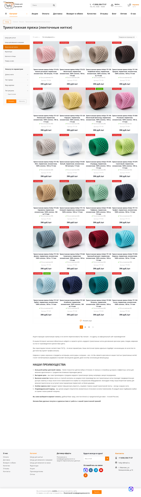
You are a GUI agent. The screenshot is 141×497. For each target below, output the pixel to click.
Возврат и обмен (9, 463)
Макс (86, 470)
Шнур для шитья (36, 457)
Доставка (6, 460)
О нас (5, 453)
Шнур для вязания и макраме (41, 460)
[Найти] (53, 5)
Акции (32, 468)
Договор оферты (64, 453)
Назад (7, 22)
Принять (97, 492)
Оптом (32, 474)
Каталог (33, 453)
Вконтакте (91, 470)
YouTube (101, 470)
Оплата (6, 457)
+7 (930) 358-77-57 (99, 4)
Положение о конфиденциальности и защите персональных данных (68, 459)
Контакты (6, 471)
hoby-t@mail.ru (124, 463)
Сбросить (22, 101)
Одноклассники (86, 475)
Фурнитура (34, 466)
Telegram (96, 470)
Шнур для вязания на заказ (40, 463)
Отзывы (6, 468)
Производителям (36, 471)
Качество (6, 466)
